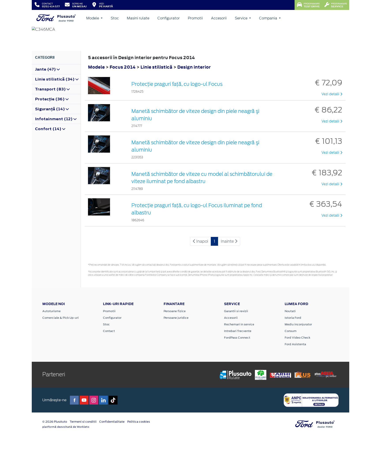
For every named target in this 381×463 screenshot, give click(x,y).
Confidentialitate (112, 422)
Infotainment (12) (54, 119)
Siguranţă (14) (50, 109)
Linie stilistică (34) (55, 79)
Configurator (168, 18)
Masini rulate (138, 18)
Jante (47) (46, 69)
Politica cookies (138, 422)
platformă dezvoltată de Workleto (65, 427)
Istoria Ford (293, 318)
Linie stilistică (156, 67)
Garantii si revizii (236, 311)
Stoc (115, 18)
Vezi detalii (330, 94)
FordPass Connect (237, 338)
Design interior (194, 67)
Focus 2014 (123, 67)
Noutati (290, 311)
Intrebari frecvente (237, 331)
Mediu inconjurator (298, 324)
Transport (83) (51, 89)
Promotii (195, 18)
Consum (291, 331)
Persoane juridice (176, 318)
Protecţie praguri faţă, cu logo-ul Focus (176, 84)
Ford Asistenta (295, 344)
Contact (109, 331)
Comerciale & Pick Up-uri (60, 318)
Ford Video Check (297, 338)
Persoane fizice (175, 311)
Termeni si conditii (83, 422)
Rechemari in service (239, 324)
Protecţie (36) (50, 99)
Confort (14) (48, 128)
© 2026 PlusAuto (54, 422)
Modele (93, 18)
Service (241, 18)
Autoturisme (51, 311)
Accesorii (219, 18)
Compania (268, 18)
